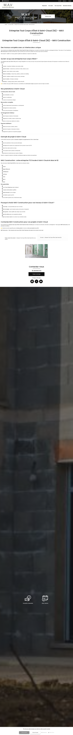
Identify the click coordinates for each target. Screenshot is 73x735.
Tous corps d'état (58, 5)
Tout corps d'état (10, 24)
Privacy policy (51, 732)
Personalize (44, 732)
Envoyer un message (36, 274)
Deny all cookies (35, 732)
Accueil (59, 0)
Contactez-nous (48, 16)
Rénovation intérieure (67, 5)
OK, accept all (24, 732)
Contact (69, 0)
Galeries (64, 0)
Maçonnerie (44, 5)
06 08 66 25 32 (6, 0)
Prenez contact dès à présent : (10, 237)
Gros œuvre (50, 5)
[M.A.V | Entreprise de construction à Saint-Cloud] (8, 5)
